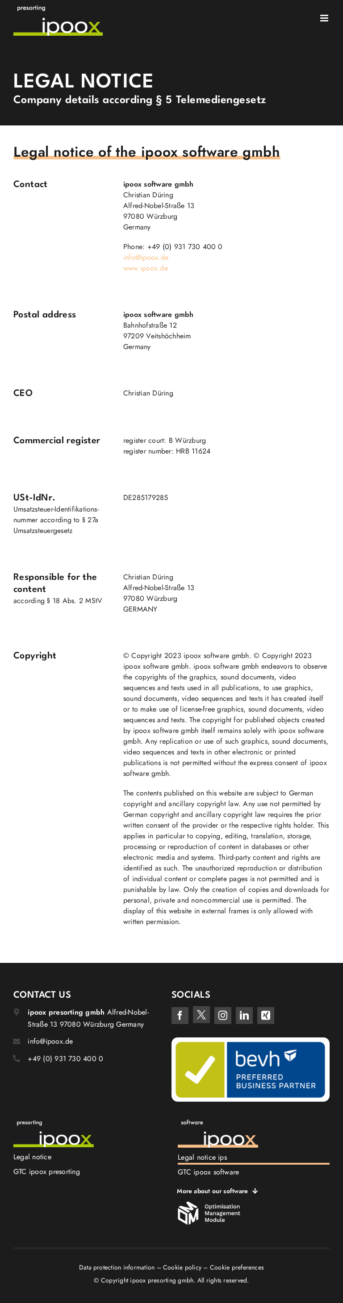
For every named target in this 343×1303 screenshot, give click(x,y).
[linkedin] (244, 1015)
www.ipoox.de (145, 268)
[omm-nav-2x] (209, 1204)
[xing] (265, 1015)
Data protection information (117, 1267)
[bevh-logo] (251, 1041)
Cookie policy (182, 1267)
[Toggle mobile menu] (325, 18)
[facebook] (180, 1015)
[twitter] (201, 1014)
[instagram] (222, 1015)
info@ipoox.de (145, 257)
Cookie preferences (237, 1267)
